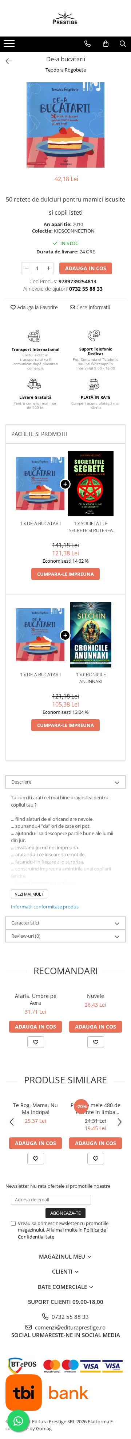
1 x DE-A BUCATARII (40, 523)
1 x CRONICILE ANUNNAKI (91, 678)
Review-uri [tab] (25, 936)
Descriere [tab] (21, 781)
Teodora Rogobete (65, 69)
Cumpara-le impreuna (65, 574)
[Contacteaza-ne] (87, 44)
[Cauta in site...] (123, 44)
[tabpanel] (65, 125)
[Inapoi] (5, 61)
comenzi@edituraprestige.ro (69, 1327)
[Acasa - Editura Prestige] (65, 18)
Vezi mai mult (29, 894)
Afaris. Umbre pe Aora (35, 999)
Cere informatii (92, 307)
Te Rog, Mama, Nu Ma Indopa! (35, 1108)
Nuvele (95, 995)
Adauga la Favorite (37, 307)
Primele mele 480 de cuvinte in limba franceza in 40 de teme (95, 1108)
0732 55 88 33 (69, 1316)
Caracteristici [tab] (25, 922)
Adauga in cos (85, 268)
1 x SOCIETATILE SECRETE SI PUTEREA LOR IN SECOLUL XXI (91, 526)
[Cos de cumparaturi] (106, 44)
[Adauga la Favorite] (35, 1042)
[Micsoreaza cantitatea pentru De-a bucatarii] (26, 268)
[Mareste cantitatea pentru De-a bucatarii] (48, 268)
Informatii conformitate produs (45, 906)
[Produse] (10, 45)
